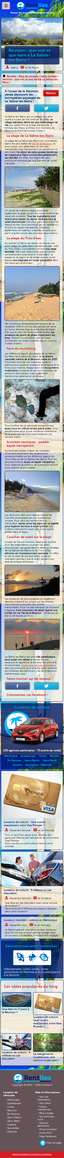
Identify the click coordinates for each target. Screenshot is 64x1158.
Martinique (10, 756)
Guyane (17, 764)
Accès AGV (45, 1133)
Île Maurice (14, 760)
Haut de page (54, 1142)
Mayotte (47, 764)
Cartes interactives (44, 1108)
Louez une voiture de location (38, 665)
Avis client (45, 1103)
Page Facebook (48, 1136)
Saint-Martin (32, 760)
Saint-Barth (50, 760)
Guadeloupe (28, 756)
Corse (42, 756)
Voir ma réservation (44, 1098)
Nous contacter (48, 1129)
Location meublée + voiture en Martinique (30, 920)
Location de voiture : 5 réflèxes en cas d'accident (16, 1055)
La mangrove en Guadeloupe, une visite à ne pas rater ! (46, 1057)
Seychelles (31, 764)
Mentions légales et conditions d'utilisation (32, 1154)
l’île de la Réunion (42, 143)
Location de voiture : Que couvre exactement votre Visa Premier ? (25, 824)
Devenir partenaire (43, 1124)
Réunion (51, 93)
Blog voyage (46, 1113)
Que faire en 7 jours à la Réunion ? (15, 1011)
